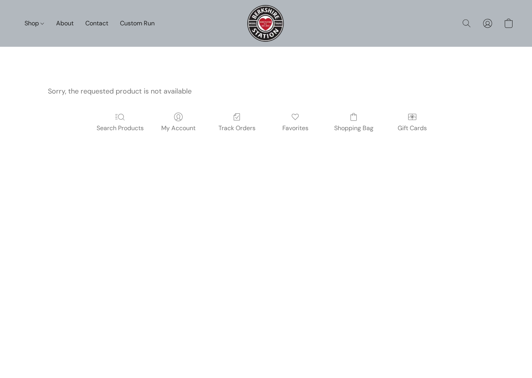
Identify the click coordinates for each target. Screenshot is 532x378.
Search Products (120, 128)
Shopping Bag (353, 128)
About (65, 23)
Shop (33, 23)
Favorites (295, 128)
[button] (266, 23)
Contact (96, 23)
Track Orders (236, 128)
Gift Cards (412, 128)
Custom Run (137, 23)
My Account (178, 128)
